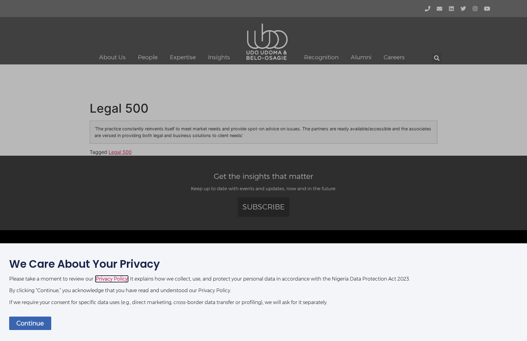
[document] (263, 170)
